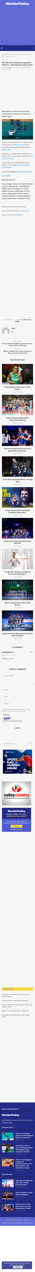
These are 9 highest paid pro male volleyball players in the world (24, 1135)
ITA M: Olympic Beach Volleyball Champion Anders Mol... (17, 511)
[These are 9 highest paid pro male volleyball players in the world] (8, 1136)
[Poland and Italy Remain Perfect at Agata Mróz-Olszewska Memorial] (17, 436)
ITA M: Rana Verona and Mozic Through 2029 (17, 480)
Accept (17, 1267)
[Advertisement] (17, 25)
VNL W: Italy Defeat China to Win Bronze (17, 604)
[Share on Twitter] (23, 319)
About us (19, 1220)
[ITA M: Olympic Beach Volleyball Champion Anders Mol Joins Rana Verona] (17, 497)
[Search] (33, 48)
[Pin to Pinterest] (24, 319)
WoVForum (19, 215)
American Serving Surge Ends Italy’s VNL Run (17, 542)
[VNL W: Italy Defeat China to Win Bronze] (17, 590)
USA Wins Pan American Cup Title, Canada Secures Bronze (24, 1183)
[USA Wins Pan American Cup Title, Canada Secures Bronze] (8, 1183)
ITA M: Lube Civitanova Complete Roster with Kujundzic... (17, 573)
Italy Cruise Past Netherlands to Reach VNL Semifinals (17, 634)
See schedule (6, 176)
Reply (31, 652)
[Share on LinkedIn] (26, 319)
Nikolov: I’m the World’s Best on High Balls (15, 1011)
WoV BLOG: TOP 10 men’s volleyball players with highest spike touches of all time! (24, 1149)
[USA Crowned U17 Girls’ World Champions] (8, 1195)
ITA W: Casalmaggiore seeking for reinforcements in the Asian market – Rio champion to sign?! (24, 1164)
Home (3, 54)
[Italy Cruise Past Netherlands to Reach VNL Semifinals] (17, 620)
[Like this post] (18, 319)
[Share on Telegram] (16, 321)
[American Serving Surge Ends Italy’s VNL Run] (17, 528)
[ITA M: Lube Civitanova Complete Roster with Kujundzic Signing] (17, 559)
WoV (10, 67)
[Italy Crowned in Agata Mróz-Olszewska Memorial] (17, 405)
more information (19, 1265)
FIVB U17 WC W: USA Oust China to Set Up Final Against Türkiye (23, 1206)
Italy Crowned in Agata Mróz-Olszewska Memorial (17, 419)
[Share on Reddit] (29, 319)
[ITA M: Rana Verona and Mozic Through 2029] (17, 466)
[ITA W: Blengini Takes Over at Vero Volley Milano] (17, 374)
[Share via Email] (18, 321)
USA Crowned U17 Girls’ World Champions (15, 1000)
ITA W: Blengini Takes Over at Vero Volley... (17, 388)
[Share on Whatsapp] (31, 319)
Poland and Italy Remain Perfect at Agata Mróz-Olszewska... (17, 450)
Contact (26, 1220)
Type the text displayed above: (12, 721)
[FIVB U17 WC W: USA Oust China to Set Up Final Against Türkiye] (8, 1207)
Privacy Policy (11, 1220)
